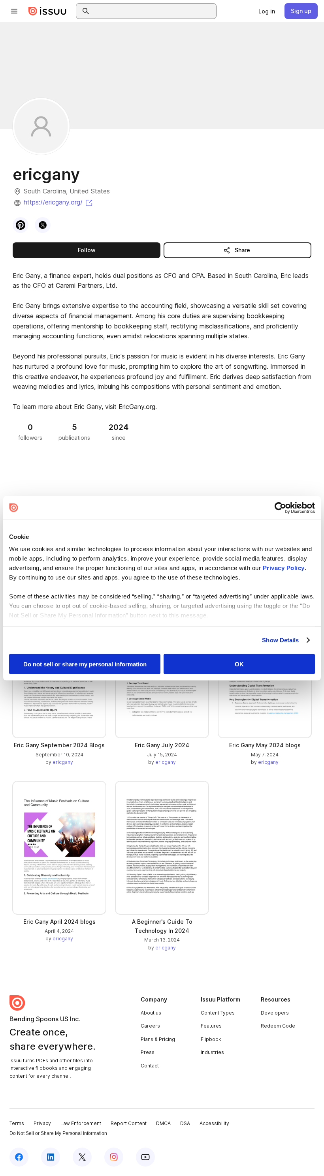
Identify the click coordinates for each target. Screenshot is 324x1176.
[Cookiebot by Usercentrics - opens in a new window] (280, 508)
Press (147, 1052)
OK (239, 663)
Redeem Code (278, 1026)
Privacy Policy (284, 568)
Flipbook (211, 1039)
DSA (185, 1123)
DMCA (163, 1123)
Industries (212, 1052)
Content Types (218, 1013)
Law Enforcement (80, 1123)
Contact (150, 1066)
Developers (275, 1013)
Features (211, 1026)
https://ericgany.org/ (59, 202)
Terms (16, 1123)
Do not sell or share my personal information (85, 663)
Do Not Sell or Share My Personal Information (58, 1133)
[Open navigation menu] (14, 11)
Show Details (280, 640)
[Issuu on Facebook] (18, 1157)
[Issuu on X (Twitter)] (82, 1157)
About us (151, 1013)
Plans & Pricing (158, 1039)
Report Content (129, 1123)
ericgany (63, 762)
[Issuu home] (47, 11)
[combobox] (153, 11)
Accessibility (214, 1123)
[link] (266, 11)
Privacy (42, 1123)
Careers (150, 1026)
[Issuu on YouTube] (145, 1157)
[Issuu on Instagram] (113, 1157)
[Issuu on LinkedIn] (50, 1157)
